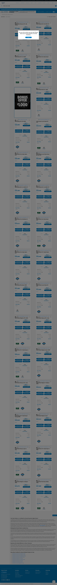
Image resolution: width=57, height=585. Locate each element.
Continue (28, 37)
